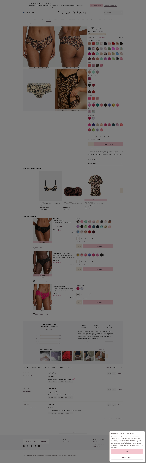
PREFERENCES (127, 457)
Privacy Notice (129, 445)
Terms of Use (139, 445)
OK (127, 451)
